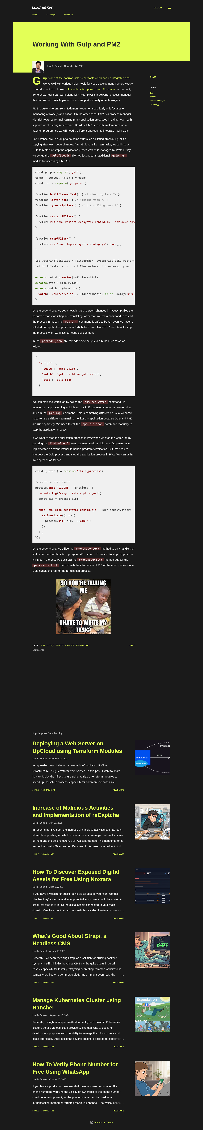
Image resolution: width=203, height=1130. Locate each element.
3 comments (47, 854)
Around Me (68, 15)
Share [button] (153, 77)
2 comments (47, 918)
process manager (157, 100)
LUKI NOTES (42, 7)
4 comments (47, 982)
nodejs (152, 96)
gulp (152, 92)
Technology (50, 15)
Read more (118, 790)
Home (34, 15)
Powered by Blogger (103, 1122)
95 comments (48, 790)
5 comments (47, 1046)
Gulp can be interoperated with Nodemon (89, 89)
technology (154, 104)
